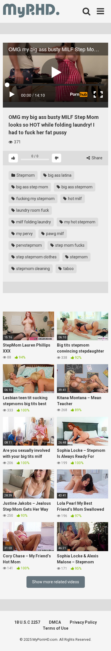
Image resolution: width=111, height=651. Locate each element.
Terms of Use (55, 628)
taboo (68, 268)
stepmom (78, 257)
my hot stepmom (79, 222)
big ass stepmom (76, 187)
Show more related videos (55, 582)
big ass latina (59, 175)
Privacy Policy (83, 622)
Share (96, 158)
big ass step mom (31, 187)
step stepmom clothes (36, 257)
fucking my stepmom (35, 198)
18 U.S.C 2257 (27, 622)
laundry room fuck (32, 210)
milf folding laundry (33, 222)
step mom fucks (69, 245)
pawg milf (54, 233)
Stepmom (25, 175)
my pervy (24, 233)
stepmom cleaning (32, 268)
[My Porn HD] (31, 11)
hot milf (74, 198)
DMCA (55, 622)
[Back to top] (100, 639)
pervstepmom (28, 245)
